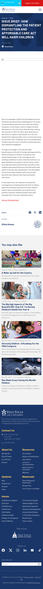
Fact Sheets (26, 453)
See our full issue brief (10, 200)
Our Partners (6, 459)
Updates (5, 18)
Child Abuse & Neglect (9, 500)
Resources (28, 449)
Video (4, 489)
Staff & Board (7, 456)
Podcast (5, 486)
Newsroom (28, 476)
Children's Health (8, 515)
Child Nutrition (7, 506)
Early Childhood (7, 521)
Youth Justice (27, 521)
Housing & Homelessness (31, 509)
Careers (4, 462)
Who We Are (6, 453)
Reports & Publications (30, 456)
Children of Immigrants (10, 518)
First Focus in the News (30, 489)
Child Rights (6, 512)
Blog (11, 18)
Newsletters (6, 483)
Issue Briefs (26, 459)
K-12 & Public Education (30, 515)
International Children (30, 512)
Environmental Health (30, 500)
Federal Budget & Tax (30, 503)
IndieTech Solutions (33, 583)
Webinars (25, 472)
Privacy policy (29, 577)
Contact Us (8, 430)
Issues (5, 496)
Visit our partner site (7, 3)
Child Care (5, 503)
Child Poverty (6, 509)
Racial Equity (27, 518)
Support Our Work (32, 3)
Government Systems (30, 506)
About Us (7, 449)
